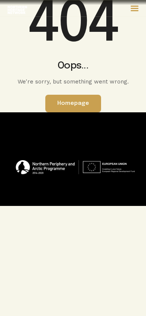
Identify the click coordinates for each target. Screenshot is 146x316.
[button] (135, 8)
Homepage (73, 103)
